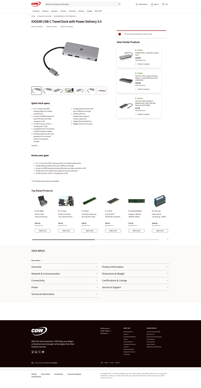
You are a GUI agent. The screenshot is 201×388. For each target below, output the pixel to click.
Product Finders (151, 344)
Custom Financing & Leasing (154, 336)
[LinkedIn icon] (36, 352)
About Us (126, 334)
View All (34, 145)
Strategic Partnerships (129, 352)
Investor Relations (128, 342)
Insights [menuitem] (89, 11)
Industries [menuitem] (72, 11)
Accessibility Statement (130, 336)
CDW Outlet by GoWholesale (154, 347)
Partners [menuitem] (81, 11)
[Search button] (119, 4)
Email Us (55, 363)
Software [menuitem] (45, 11)
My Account (104, 328)
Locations (126, 347)
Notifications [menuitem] (143, 4)
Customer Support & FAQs (153, 331)
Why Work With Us (128, 331)
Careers (126, 339)
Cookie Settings (36, 376)
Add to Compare (144, 64)
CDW (101, 362)
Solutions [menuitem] (54, 11)
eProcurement (150, 334)
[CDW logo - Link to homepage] (36, 4)
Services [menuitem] (63, 11)
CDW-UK (117, 362)
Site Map (34, 374)
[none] (36, 11)
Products (103, 333)
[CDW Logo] (36, 4)
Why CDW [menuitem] (98, 11)
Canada (112, 362)
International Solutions (130, 344)
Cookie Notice (58, 374)
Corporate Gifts (151, 342)
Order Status (105, 331)
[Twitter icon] (39, 352)
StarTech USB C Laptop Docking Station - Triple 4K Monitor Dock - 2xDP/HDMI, (146, 78)
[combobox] (79, 4)
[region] (100, 217)
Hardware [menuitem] (36, 11)
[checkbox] (136, 64)
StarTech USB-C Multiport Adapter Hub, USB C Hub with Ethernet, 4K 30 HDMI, (145, 103)
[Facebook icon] (32, 352)
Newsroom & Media (129, 349)
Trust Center (127, 354)
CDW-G (106, 362)
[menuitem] (137, 4)
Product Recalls (151, 339)
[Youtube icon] (43, 352)
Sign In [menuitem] (156, 4)
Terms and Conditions (74, 374)
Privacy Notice (45, 374)
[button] (165, 4)
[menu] (141, 4)
